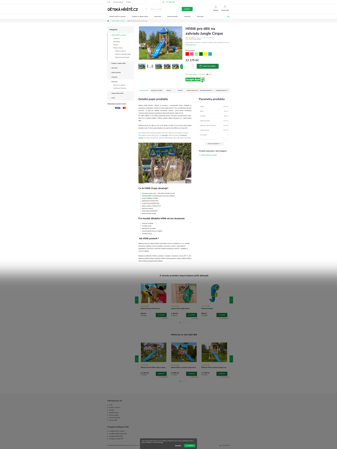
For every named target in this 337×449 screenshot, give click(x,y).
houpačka (164, 135)
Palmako (115, 45)
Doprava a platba (113, 415)
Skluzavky (114, 81)
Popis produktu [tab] (144, 90)
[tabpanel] (153, 300)
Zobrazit (161, 374)
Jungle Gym (116, 38)
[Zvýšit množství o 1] (193, 65)
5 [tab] (186, 322)
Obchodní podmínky (114, 417)
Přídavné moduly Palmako (122, 57)
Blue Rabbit (116, 41)
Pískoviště (114, 68)
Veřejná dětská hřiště (117, 93)
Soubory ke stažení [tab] (156, 90)
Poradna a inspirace (118, 2)
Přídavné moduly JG (120, 51)
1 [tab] (180, 322)
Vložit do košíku (209, 66)
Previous (136, 300)
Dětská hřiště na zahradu (119, 35)
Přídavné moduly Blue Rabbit (123, 54)
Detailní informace (190, 45)
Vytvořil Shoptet (226, 445)
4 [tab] (184, 322)
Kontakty (128, 2)
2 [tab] (181, 322)
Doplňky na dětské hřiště (118, 63)
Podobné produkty (221, 90)
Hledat (187, 9)
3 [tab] (183, 322)
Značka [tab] (192, 90)
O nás (108, 2)
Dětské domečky (116, 72)
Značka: (199, 80)
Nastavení (178, 446)
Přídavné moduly (118, 48)
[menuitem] (118, 16)
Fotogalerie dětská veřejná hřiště (118, 433)
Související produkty (206, 90)
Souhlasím (190, 445)
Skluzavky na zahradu (119, 85)
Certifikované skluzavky (119, 88)
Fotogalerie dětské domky (116, 436)
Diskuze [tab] (180, 90)
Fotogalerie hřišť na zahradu (116, 431)
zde (162, 442)
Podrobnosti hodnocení (207, 37)
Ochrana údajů (113, 420)
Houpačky (114, 77)
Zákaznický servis (114, 412)
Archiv (113, 98)
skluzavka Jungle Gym (149, 193)
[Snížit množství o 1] (193, 67)
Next (231, 300)
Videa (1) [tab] (168, 90)
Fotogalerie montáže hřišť (116, 439)
